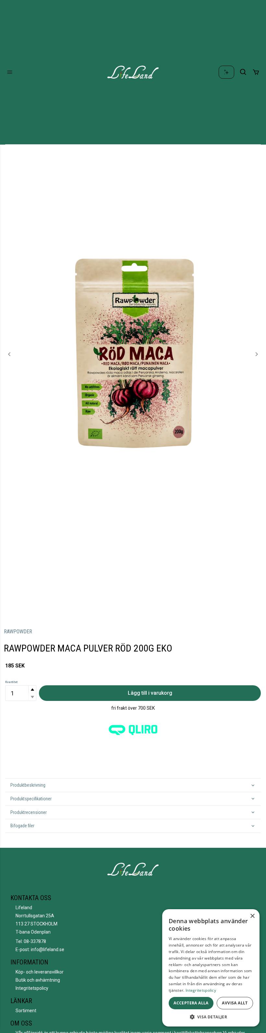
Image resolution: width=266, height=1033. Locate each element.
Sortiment (26, 1010)
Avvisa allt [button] (235, 1003)
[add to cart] (256, 72)
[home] (133, 72)
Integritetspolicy (32, 988)
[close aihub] (226, 72)
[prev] (9, 354)
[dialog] (211, 968)
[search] (243, 72)
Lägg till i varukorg (150, 693)
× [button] (252, 916)
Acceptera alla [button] (191, 1003)
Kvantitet (11, 682)
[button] (32, 689)
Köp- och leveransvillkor (40, 972)
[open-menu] (9, 72)
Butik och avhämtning (38, 980)
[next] (256, 354)
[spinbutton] (20, 693)
